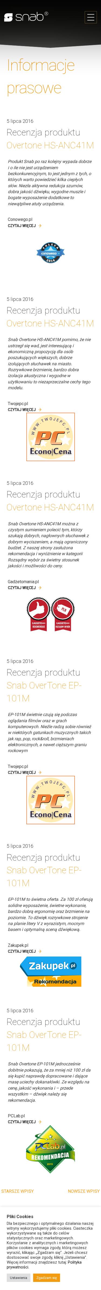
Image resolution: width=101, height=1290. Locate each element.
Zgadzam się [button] (46, 1278)
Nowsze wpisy (84, 1191)
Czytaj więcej (22, 226)
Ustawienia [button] (18, 1278)
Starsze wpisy (17, 1191)
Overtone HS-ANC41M (50, 145)
